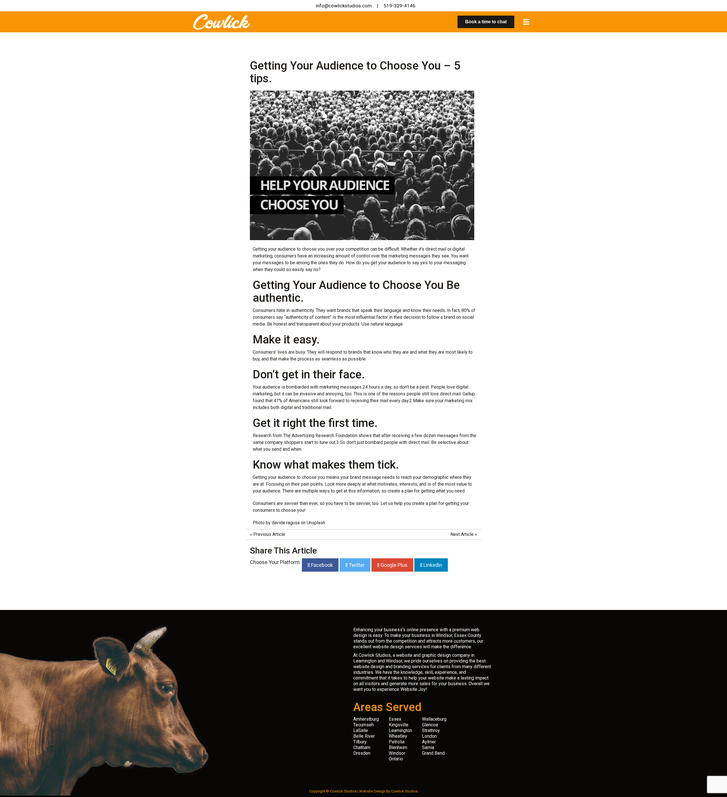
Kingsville (398, 724)
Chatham (361, 747)
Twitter (356, 565)
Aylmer (429, 741)
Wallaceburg (434, 719)
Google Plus (393, 565)
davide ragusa (286, 522)
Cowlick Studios (404, 791)
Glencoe (430, 724)
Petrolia (396, 741)
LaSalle (360, 730)
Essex (395, 719)
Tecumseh (363, 724)
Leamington (400, 730)
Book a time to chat (486, 21)
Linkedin (432, 565)
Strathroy (431, 730)
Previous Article (269, 534)
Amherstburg (366, 719)
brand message (365, 477)
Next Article (462, 534)
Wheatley (398, 736)
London (429, 736)
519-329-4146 (399, 6)
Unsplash (316, 522)
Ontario (396, 759)
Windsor (397, 753)
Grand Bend (433, 753)
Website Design (372, 791)
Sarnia (428, 747)
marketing (398, 256)
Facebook (321, 565)
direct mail (435, 249)
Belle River (364, 736)
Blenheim (398, 747)
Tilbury (360, 741)
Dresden (361, 753)
